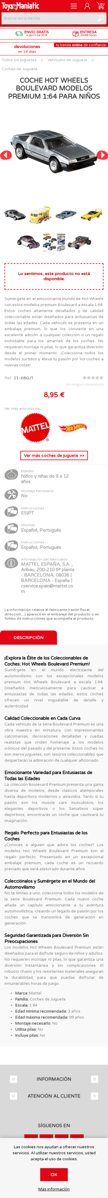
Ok (54, 1174)
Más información (54, 1189)
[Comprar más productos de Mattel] (36, 441)
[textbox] (48, 18)
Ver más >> (54, 455)
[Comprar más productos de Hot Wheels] (73, 441)
